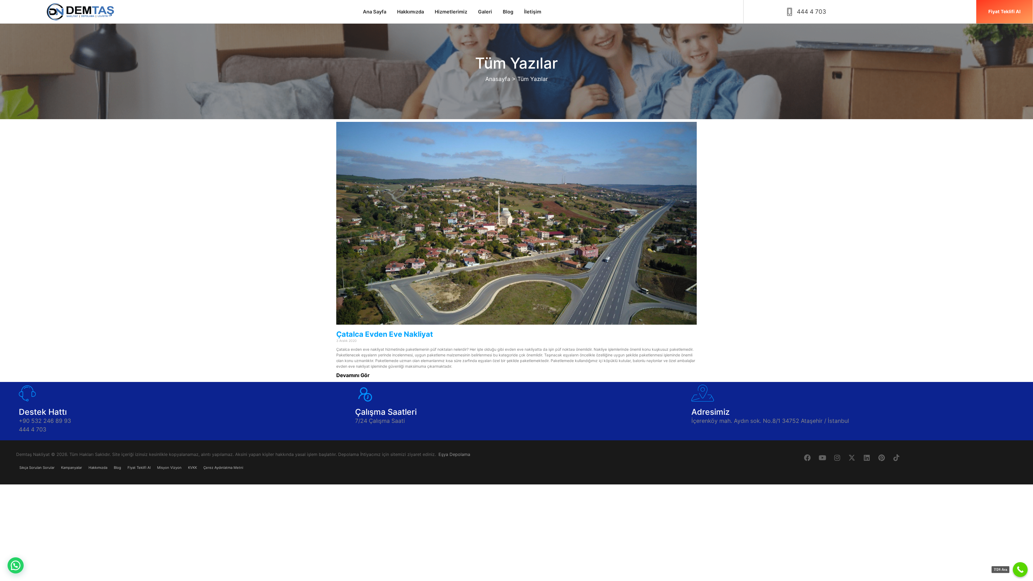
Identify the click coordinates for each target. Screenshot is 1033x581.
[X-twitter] (852, 458)
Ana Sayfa (374, 12)
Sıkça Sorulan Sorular (37, 467)
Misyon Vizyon (169, 467)
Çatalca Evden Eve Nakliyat (384, 334)
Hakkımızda (410, 12)
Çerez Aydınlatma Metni (223, 467)
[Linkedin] (866, 458)
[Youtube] (822, 458)
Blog (508, 12)
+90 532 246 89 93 (45, 420)
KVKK (192, 467)
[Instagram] (837, 458)
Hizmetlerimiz (451, 12)
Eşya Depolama (454, 454)
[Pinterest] (881, 458)
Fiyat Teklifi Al (139, 467)
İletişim (532, 12)
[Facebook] (807, 458)
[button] (16, 565)
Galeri (485, 12)
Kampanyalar (71, 467)
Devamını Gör (353, 375)
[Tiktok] (896, 458)
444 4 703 (32, 429)
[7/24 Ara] (1020, 569)
